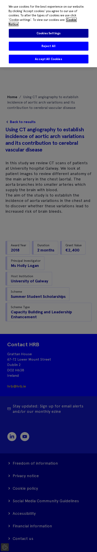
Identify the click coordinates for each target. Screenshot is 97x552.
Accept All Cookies (48, 59)
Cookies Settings (48, 33)
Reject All (48, 46)
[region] (48, 33)
